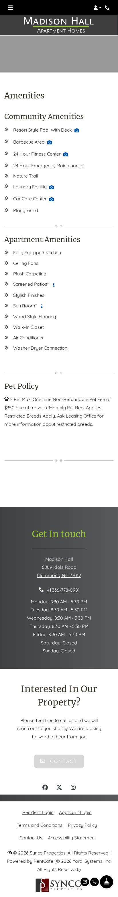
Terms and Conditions (39, 825)
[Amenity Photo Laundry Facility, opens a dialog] (51, 187)
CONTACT (63, 761)
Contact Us (30, 837)
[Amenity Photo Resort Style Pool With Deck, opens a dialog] (76, 130)
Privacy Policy (82, 825)
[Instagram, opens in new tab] (73, 788)
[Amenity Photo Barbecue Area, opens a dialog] (49, 142)
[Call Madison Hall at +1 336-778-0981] (107, 7)
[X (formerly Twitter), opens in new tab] (59, 788)
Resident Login (38, 812)
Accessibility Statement (72, 837)
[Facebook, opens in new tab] (45, 788)
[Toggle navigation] (10, 7)
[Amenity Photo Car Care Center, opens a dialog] (51, 199)
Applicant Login (75, 812)
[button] (97, 7)
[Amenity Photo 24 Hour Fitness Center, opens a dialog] (65, 154)
